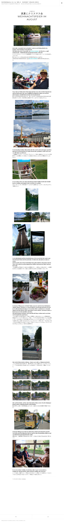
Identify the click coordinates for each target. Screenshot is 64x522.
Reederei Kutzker (34, 51)
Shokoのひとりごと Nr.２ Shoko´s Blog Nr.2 (20, 2)
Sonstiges (24, 479)
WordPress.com (22, 520)
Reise (20, 479)
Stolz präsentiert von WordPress (7, 520)
